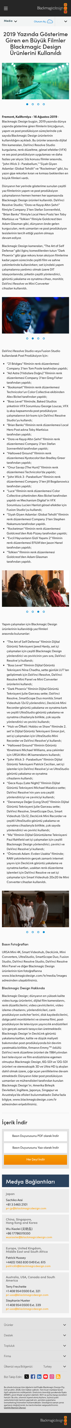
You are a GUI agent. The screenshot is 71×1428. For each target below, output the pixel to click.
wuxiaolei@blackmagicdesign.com (29, 1237)
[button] (27, 104)
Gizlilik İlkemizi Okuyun (15, 1407)
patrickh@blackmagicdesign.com (28, 1266)
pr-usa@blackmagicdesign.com (27, 1295)
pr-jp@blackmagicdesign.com (26, 1208)
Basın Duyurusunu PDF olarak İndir (35, 1136)
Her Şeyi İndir (35, 1159)
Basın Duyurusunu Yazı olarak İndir (35, 1147)
